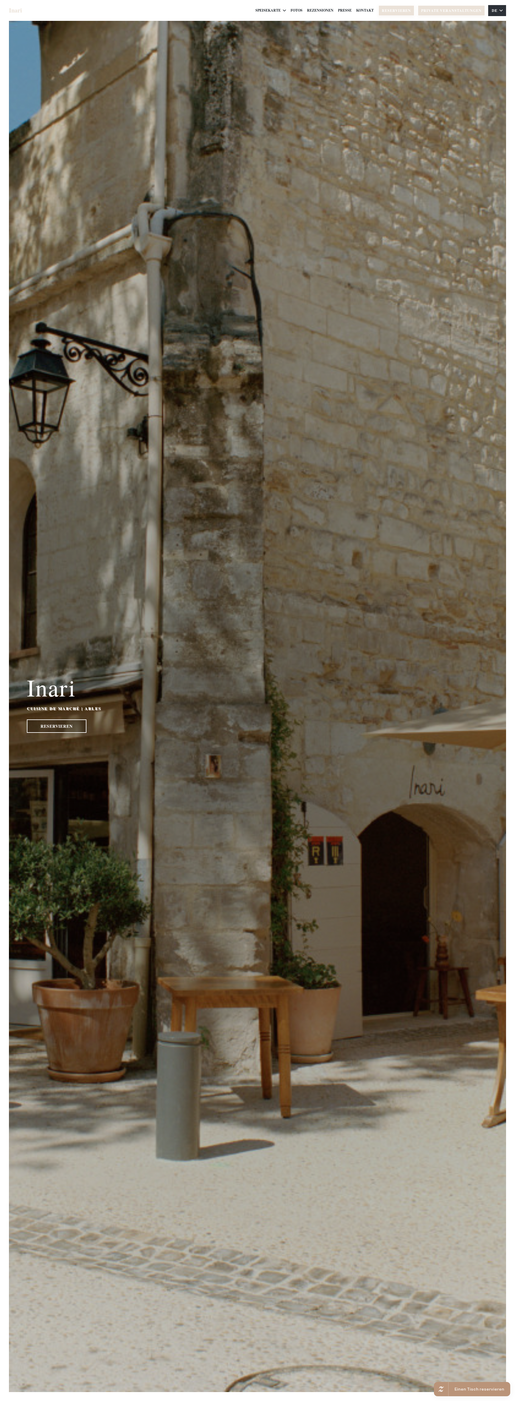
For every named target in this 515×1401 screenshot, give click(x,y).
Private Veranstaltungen (451, 10)
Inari (15, 10)
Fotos (297, 10)
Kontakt (365, 10)
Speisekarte (268, 10)
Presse (345, 10)
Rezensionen (320, 10)
